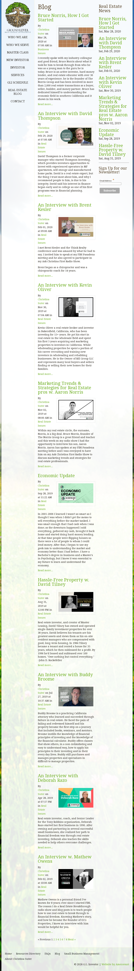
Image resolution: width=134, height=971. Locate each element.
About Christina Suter (18, 959)
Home (8, 953)
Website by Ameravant (115, 964)
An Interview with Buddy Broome (65, 677)
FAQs (48, 953)
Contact (18, 101)
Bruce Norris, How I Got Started (63, 17)
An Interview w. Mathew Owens (65, 859)
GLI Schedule (17, 82)
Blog (57, 953)
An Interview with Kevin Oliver (65, 287)
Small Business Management (81, 953)
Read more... (45, 104)
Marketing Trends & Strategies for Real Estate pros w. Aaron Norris (64, 388)
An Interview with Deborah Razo (58, 778)
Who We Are (18, 37)
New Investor (17, 60)
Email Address (107, 181)
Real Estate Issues (42, 147)
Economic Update (56, 475)
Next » (72, 939)
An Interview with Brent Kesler (64, 207)
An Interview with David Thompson (65, 116)
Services (17, 75)
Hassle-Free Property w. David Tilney (63, 582)
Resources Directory (28, 953)
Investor (17, 67)
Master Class (17, 52)
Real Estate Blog (17, 91)
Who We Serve (17, 45)
